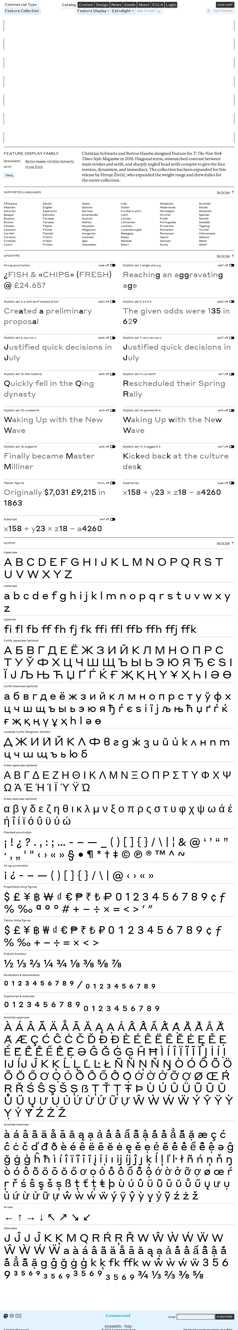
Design (102, 4)
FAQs (128, 1326)
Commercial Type (21, 4)
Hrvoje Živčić (34, 167)
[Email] (18, 1316)
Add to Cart (146, 11)
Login (171, 4)
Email (172, 1317)
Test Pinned (223, 11)
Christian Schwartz (60, 161)
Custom (86, 4)
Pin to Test (209, 11)
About (144, 4)
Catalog (69, 4)
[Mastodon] (6, 1316)
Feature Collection (22, 10)
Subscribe (225, 1316)
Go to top (223, 192)
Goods (130, 4)
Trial (9, 175)
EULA (157, 4)
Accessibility (113, 1326)
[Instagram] (11, 1316)
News (116, 4)
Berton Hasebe (35, 161)
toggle (109, 11)
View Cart (225, 5)
